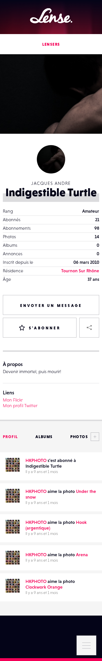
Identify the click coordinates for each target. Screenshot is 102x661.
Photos (79, 436)
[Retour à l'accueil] (51, 15)
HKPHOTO (36, 460)
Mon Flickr (13, 399)
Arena (82, 554)
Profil (10, 436)
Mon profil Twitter (20, 405)
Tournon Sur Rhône (80, 270)
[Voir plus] (93, 437)
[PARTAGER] (89, 328)
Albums (43, 436)
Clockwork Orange (44, 586)
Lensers (51, 44)
